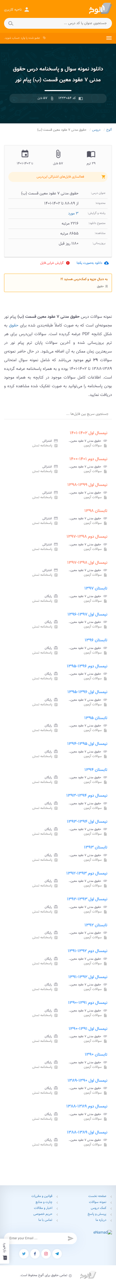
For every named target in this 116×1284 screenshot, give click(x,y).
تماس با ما (45, 1220)
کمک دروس (98, 1208)
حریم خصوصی (42, 1214)
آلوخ (109, 130)
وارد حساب (18, 38)
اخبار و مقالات (43, 1208)
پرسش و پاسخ (97, 1214)
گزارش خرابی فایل (55, 262)
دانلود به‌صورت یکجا (93, 262)
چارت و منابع (44, 1202)
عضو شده (34, 38)
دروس (96, 130)
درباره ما (100, 1220)
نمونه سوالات (97, 1202)
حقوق (102, 286)
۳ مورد (73, 214)
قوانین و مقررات (41, 1196)
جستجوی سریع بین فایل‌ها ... (87, 414)
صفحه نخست (97, 1196)
